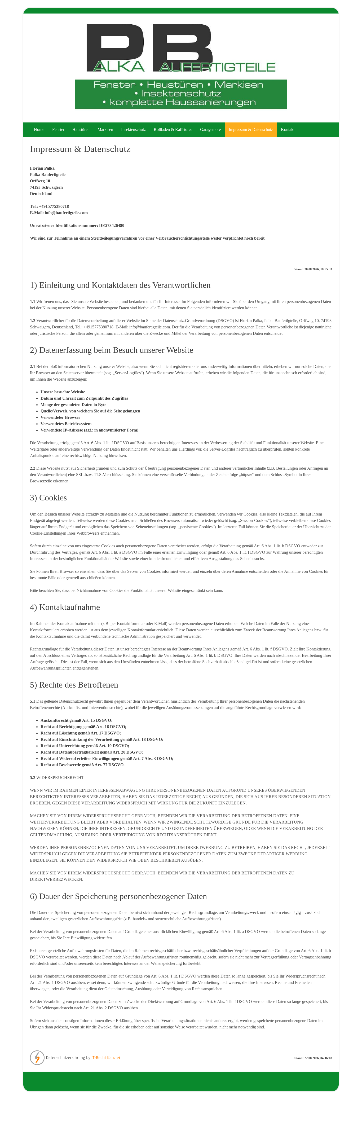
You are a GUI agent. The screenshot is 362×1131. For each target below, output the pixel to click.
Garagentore (210, 129)
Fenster (58, 129)
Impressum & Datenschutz (251, 129)
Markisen (105, 129)
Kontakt (287, 129)
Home (39, 129)
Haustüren (81, 129)
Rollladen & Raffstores (173, 129)
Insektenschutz (133, 129)
